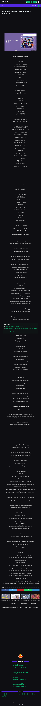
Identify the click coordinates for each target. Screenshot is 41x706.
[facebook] (29, 2)
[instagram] (36, 2)
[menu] (3, 5)
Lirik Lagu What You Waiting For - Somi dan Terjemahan (14, 326)
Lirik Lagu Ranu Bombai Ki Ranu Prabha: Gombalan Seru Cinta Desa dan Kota (17, 331)
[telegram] (36, 590)
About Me (7, 702)
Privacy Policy (24, 702)
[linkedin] (38, 2)
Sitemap (12, 702)
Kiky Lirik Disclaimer (32, 702)
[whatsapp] (27, 2)
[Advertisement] (21, 25)
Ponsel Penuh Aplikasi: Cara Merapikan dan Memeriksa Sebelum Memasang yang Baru (20, 669)
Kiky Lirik (5, 1)
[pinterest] (20, 590)
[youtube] (34, 2)
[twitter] (31, 2)
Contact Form (18, 702)
